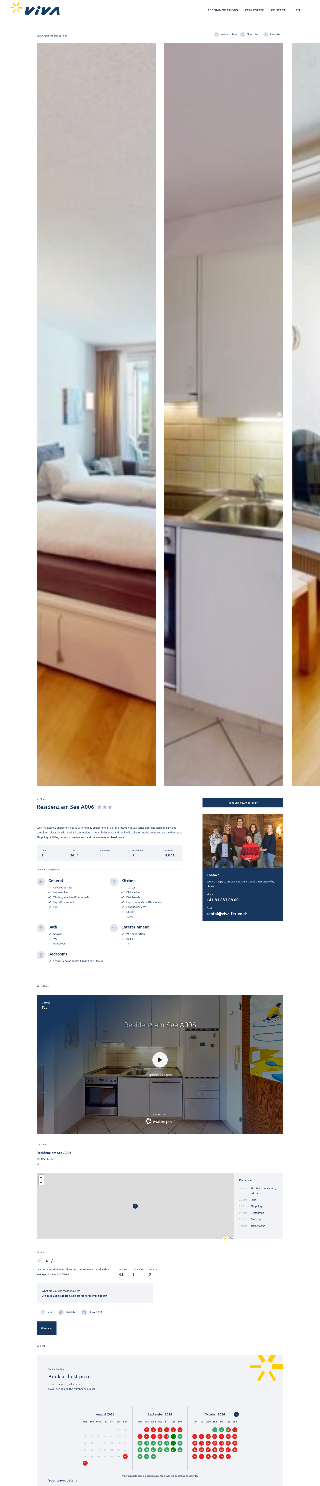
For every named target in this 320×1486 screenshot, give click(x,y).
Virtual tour (43, 985)
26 (173, 1449)
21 (140, 1449)
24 (160, 1449)
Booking (41, 1345)
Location (41, 1144)
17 (160, 1443)
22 (147, 1449)
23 (153, 1449)
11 (167, 1436)
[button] (279, 414)
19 (173, 1443)
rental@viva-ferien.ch (227, 913)
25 (167, 1449)
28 (140, 1456)
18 (167, 1443)
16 (153, 1443)
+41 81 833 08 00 (223, 899)
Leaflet (229, 1238)
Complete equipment (48, 869)
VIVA (39, 35)
